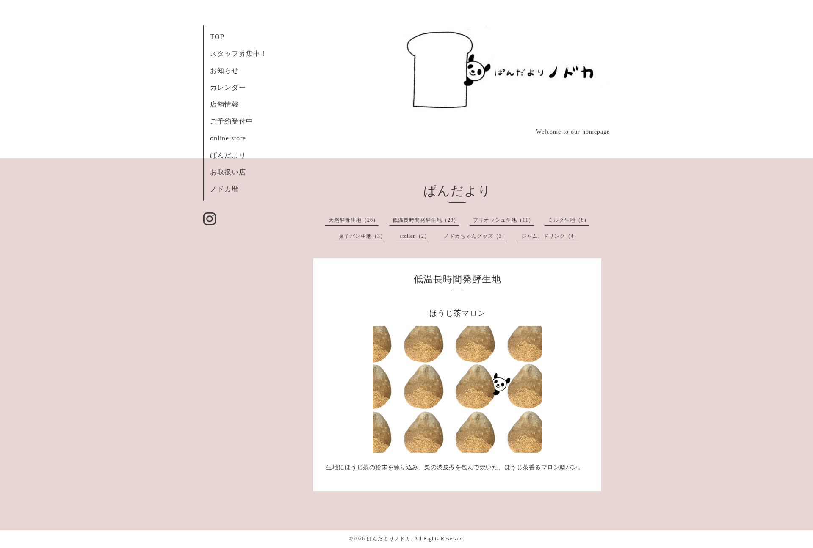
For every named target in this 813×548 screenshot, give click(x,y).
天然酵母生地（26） (354, 220)
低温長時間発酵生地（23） (426, 220)
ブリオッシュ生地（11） (503, 220)
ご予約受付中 (231, 121)
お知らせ (224, 70)
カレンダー (228, 87)
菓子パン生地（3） (362, 236)
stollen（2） (415, 236)
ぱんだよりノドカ (389, 539)
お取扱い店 (228, 172)
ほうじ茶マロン (457, 313)
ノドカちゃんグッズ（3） (475, 236)
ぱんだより (228, 155)
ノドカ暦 (224, 189)
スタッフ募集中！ (239, 53)
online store (228, 138)
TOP (217, 36)
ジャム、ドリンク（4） (550, 236)
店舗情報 (224, 104)
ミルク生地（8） (568, 220)
